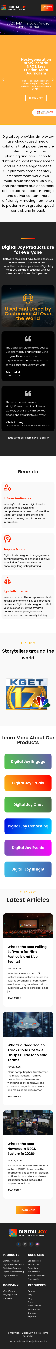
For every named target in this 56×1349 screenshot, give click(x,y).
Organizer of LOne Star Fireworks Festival (28, 425)
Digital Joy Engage (28, 761)
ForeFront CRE (13, 375)
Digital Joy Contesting (28, 826)
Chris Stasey (14, 422)
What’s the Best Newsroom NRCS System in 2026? (21, 1149)
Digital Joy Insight (28, 869)
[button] (37, 8)
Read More (14, 998)
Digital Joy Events (28, 847)
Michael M (13, 372)
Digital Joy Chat (28, 804)
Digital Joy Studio (28, 783)
